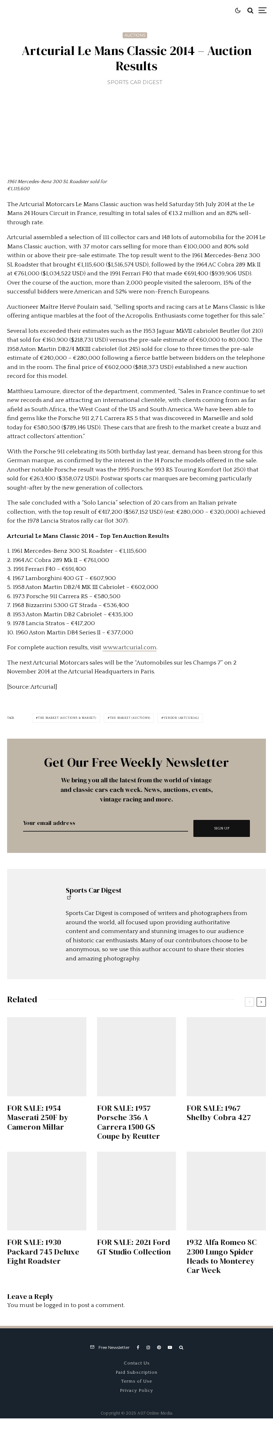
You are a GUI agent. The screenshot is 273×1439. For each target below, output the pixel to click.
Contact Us (137, 1363)
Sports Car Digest (134, 82)
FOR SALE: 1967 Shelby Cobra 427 (219, 1112)
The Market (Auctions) (130, 718)
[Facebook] (138, 1347)
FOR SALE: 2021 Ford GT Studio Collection (134, 1246)
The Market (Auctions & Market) (67, 718)
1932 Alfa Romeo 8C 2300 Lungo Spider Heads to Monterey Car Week (222, 1256)
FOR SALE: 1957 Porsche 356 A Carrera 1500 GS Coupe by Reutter (128, 1122)
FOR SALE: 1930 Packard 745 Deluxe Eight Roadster (43, 1251)
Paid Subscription (136, 1372)
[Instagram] (148, 1347)
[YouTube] (170, 1347)
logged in (56, 1305)
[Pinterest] (159, 1347)
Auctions (134, 35)
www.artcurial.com (129, 647)
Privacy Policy (136, 1390)
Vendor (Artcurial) (181, 718)
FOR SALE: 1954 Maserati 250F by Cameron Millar (37, 1117)
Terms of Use (136, 1381)
